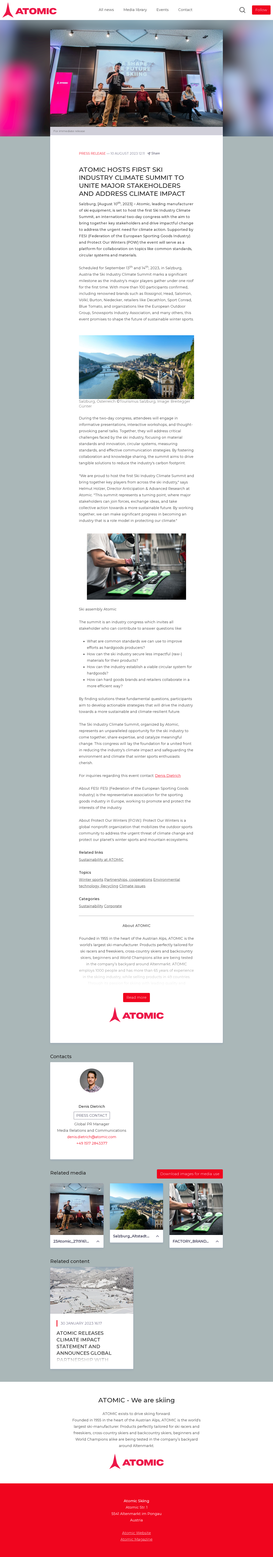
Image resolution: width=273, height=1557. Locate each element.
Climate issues (132, 886)
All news (106, 10)
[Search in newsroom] (242, 10)
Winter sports (91, 880)
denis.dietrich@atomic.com (91, 1137)
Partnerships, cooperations (128, 880)
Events (162, 10)
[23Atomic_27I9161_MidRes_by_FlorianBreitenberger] (77, 1209)
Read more (136, 997)
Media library (135, 10)
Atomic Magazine (136, 1539)
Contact (185, 10)
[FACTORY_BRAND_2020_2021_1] (196, 1209)
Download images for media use (189, 1174)
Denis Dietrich (168, 775)
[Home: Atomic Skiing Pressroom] (29, 10)
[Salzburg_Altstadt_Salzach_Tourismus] (136, 1206)
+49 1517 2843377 (91, 1143)
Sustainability (91, 906)
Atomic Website (136, 1533)
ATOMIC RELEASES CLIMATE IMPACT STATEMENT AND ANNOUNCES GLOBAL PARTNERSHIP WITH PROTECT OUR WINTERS (87, 1350)
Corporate (113, 906)
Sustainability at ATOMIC (101, 860)
